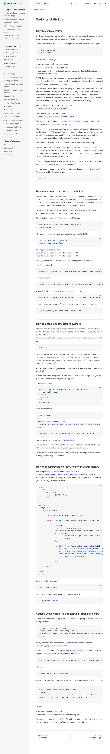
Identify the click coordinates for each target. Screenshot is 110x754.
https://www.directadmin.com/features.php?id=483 (57, 253)
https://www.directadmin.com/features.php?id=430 (57, 256)
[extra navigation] (105, 3)
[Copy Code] (100, 50)
